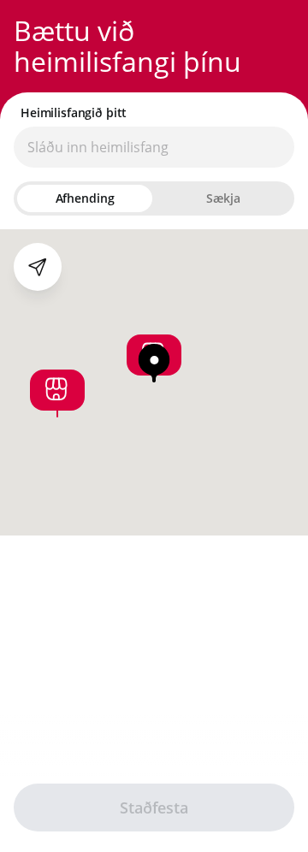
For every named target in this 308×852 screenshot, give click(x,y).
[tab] (84, 198)
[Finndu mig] (38, 267)
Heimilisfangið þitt (74, 113)
